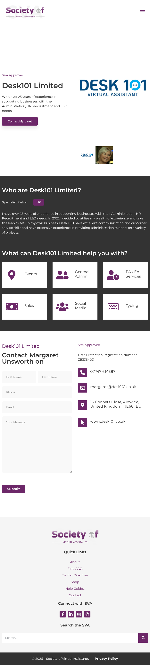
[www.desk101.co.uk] (82, 422)
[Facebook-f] (63, 614)
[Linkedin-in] (71, 614)
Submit (13, 488)
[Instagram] (79, 614)
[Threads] (87, 614)
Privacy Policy (106, 659)
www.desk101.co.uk (107, 421)
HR (39, 202)
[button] (142, 11)
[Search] (143, 638)
